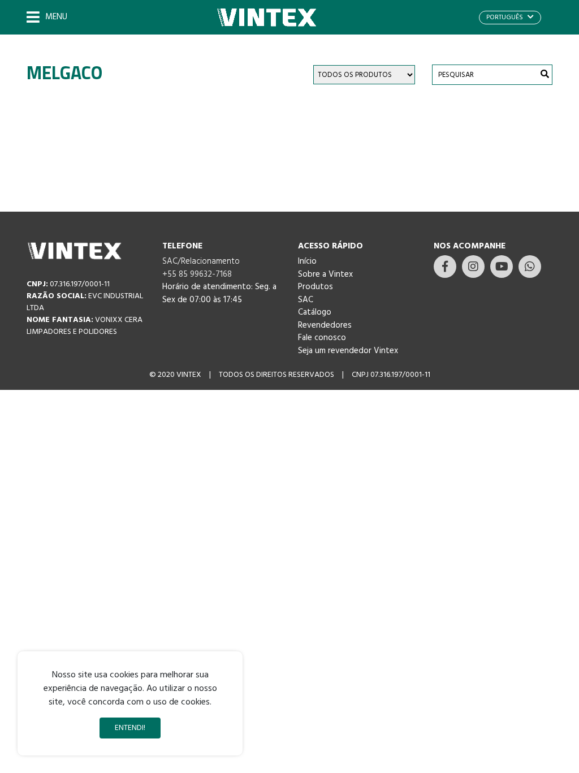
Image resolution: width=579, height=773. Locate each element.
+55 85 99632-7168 (197, 274)
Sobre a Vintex (325, 274)
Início (307, 261)
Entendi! (130, 728)
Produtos (315, 287)
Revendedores (325, 325)
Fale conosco (322, 338)
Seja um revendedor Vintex (348, 351)
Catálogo (314, 312)
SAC (305, 300)
